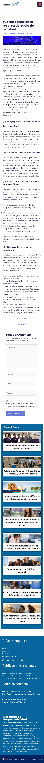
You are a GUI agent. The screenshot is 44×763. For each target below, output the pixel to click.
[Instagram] (13, 660)
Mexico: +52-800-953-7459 (15, 759)
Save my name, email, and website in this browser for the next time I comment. (21, 404)
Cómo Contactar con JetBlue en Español (16, 673)
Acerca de (5, 651)
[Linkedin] (17, 660)
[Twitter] (8, 660)
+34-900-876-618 (13, 702)
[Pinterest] (22, 660)
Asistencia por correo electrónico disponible (23, 694)
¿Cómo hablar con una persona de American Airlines (20, 678)
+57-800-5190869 (19, 699)
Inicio (4, 648)
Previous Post (22, 318)
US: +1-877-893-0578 (34, 759)
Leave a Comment (9, 33)
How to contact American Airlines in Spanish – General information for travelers (22, 522)
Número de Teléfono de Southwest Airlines (17, 676)
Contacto (5, 654)
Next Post (22, 324)
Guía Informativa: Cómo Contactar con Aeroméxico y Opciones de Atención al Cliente (22, 619)
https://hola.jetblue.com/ (25, 78)
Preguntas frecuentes (9, 656)
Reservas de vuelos (25, 33)
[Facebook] (3, 660)
